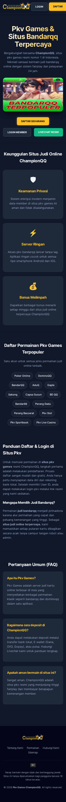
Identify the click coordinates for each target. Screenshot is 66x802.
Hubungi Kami (51, 747)
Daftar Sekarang (33, 121)
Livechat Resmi (48, 132)
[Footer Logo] (33, 739)
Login (39, 6)
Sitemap (33, 752)
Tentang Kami (15, 747)
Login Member (17, 132)
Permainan (33, 747)
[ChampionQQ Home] (17, 6)
